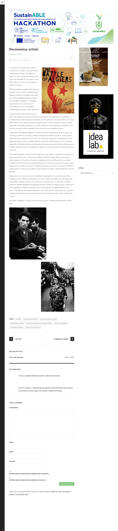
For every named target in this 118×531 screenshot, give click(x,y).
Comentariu (13, 407)
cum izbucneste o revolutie (48, 319)
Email (11, 452)
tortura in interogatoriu (33, 327)
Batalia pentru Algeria (30, 319)
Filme (20, 54)
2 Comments (26, 60)
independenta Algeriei (17, 323)
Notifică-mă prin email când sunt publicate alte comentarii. (29, 474)
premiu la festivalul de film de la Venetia (39, 323)
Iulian (14, 54)
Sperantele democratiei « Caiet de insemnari (43, 376)
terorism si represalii (60, 323)
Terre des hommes (16, 357)
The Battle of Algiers (16, 327)
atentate (18, 319)
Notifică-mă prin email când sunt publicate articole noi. (27, 480)
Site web (12, 461)
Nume (11, 442)
